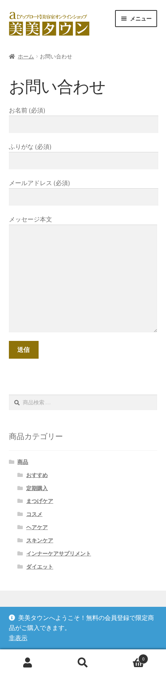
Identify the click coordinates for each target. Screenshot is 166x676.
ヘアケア (37, 527)
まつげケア (39, 500)
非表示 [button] (18, 638)
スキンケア (39, 540)
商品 (22, 461)
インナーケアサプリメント (58, 553)
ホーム (26, 56)
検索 (82, 663)
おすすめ (37, 475)
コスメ (34, 514)
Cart (128, 656)
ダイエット (39, 566)
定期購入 (37, 488)
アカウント (27, 663)
